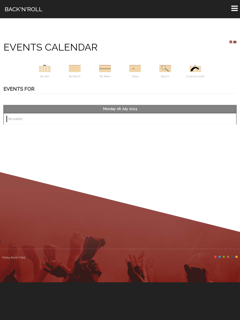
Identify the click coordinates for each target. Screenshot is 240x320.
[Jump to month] (195, 68)
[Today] (135, 68)
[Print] (230, 42)
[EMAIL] (234, 42)
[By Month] (75, 68)
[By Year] (45, 68)
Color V (232, 257)
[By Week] (105, 68)
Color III (224, 257)
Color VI (236, 257)
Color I (215, 257)
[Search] (165, 68)
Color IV (228, 257)
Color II (219, 257)
